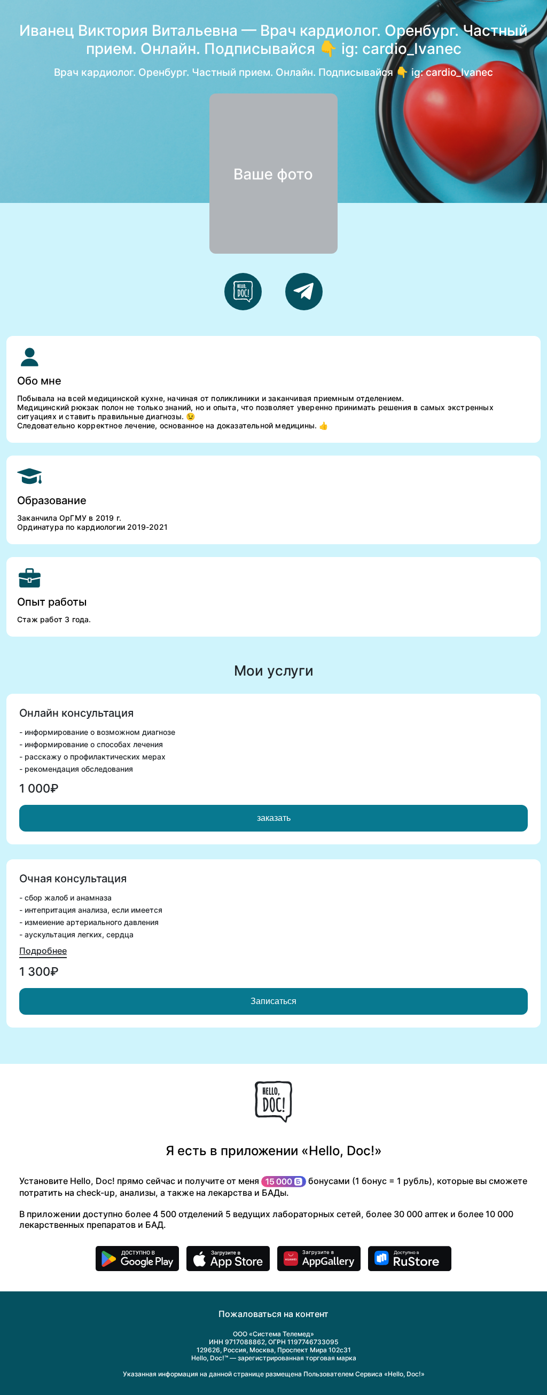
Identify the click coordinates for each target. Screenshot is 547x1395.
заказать (274, 817)
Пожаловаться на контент (273, 1313)
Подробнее (43, 950)
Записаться (273, 1001)
